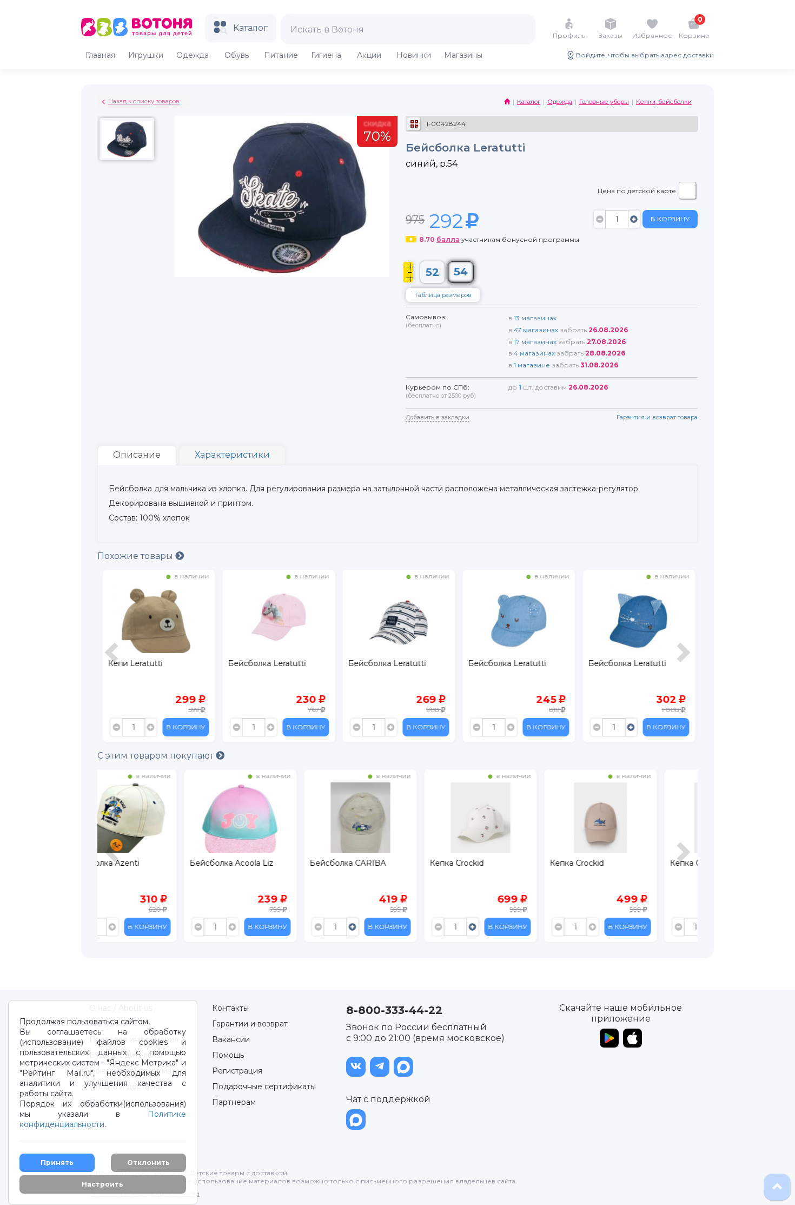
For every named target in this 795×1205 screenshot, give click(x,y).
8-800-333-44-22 (394, 1010)
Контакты (230, 1008)
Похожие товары (136, 556)
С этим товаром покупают (156, 755)
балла (448, 239)
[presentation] (113, 658)
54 (461, 271)
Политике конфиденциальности (102, 1119)
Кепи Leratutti (132, 663)
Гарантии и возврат (250, 1024)
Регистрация (237, 1071)
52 (432, 272)
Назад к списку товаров (144, 101)
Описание (137, 455)
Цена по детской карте (637, 191)
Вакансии (231, 1039)
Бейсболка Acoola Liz (147, 863)
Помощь (228, 1055)
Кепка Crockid (372, 863)
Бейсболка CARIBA (263, 863)
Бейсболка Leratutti (264, 663)
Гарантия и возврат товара (657, 417)
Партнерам (234, 1102)
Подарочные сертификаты (264, 1086)
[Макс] (403, 1067)
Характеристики (232, 455)
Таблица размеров (443, 295)
